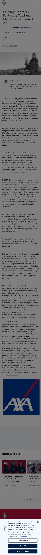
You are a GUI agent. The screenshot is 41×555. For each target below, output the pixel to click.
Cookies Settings (23, 540)
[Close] (38, 522)
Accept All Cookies (23, 551)
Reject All (23, 546)
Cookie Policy (23, 536)
